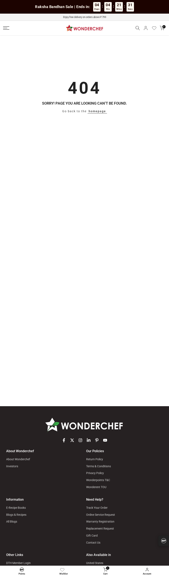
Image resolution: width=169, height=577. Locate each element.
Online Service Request (100, 514)
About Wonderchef (18, 459)
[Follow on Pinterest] (97, 440)
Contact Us (93, 542)
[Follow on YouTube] (105, 440)
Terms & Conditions (98, 466)
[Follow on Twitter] (72, 440)
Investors (12, 466)
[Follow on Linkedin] (89, 440)
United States (94, 563)
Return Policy (94, 459)
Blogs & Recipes (16, 514)
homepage (97, 111)
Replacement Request (100, 528)
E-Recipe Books (16, 507)
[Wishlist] (155, 28)
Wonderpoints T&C (98, 480)
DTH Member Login (18, 563)
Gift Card (92, 535)
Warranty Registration (100, 521)
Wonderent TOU (96, 487)
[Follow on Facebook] (64, 440)
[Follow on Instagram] (80, 440)
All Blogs (11, 521)
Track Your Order (97, 507)
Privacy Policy (95, 473)
